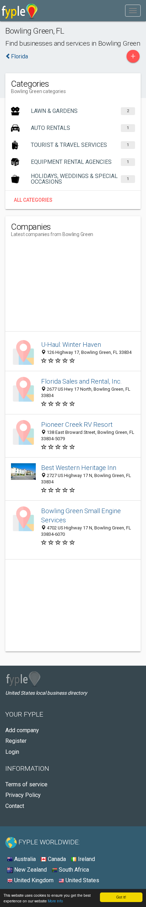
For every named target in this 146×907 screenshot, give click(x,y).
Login (12, 751)
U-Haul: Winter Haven (71, 344)
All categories (33, 200)
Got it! (121, 897)
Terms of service (26, 784)
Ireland (86, 859)
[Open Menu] (133, 11)
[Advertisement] (64, 287)
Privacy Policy (23, 795)
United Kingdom (33, 880)
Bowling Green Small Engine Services (81, 515)
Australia (24, 859)
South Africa (73, 869)
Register (16, 740)
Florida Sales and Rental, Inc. (81, 381)
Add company (22, 730)
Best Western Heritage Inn (78, 467)
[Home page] (19, 10)
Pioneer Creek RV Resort (77, 424)
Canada (56, 859)
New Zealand (30, 869)
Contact (14, 806)
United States (81, 880)
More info (55, 900)
